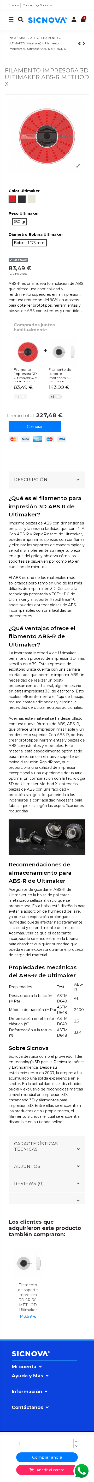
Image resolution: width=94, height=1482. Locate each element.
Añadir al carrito (49, 1470)
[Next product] (84, 43)
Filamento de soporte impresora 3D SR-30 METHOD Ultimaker (28, 1297)
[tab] (47, 480)
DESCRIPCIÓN (31, 479)
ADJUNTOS (27, 1166)
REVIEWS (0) (29, 1183)
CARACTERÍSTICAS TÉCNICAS (36, 1146)
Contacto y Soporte (37, 5)
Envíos (14, 5)
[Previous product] (80, 43)
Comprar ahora (47, 1457)
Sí (17, 397)
